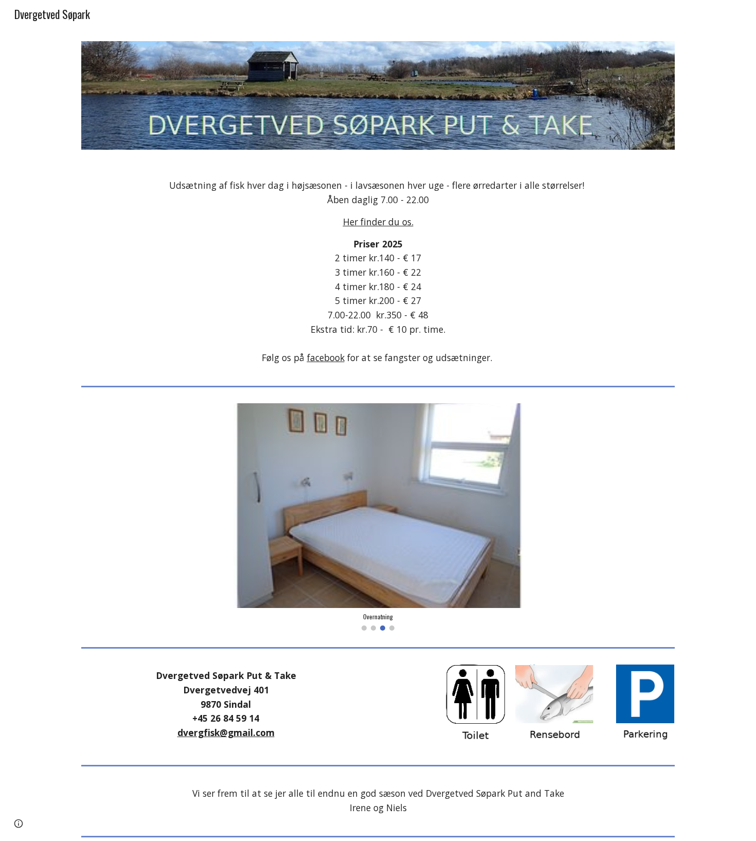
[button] (18, 823)
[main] (378, 271)
